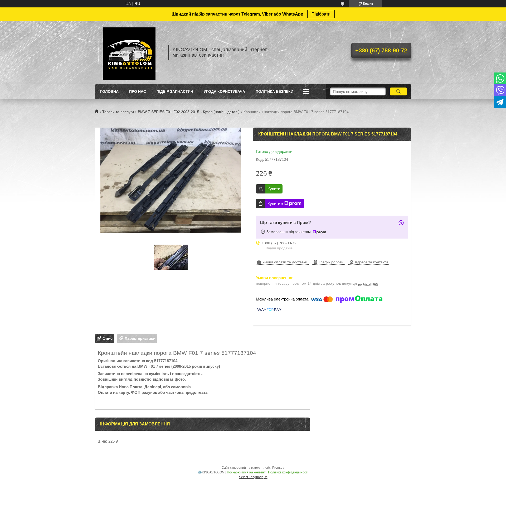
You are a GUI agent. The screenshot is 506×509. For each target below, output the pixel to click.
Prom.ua (278, 467)
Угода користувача (224, 91)
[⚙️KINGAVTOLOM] (129, 52)
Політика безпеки (274, 91)
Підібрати (321, 14)
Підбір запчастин (175, 91)
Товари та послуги (118, 112)
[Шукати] (398, 91)
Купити (273, 189)
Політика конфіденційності (288, 472)
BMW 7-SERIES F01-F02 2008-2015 (168, 112)
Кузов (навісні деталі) (221, 112)
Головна (109, 91)
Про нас (137, 91)
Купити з (275, 203)
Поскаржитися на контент (246, 472)
